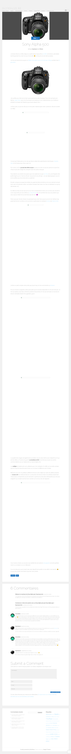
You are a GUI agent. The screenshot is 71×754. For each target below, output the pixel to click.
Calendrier (57, 716)
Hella (49, 723)
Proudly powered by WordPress (27, 749)
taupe (47, 738)
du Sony (46, 174)
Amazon (52, 285)
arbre (59, 714)
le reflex (45, 54)
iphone (48, 725)
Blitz (51, 716)
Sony (17, 575)
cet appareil (46, 563)
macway (49, 727)
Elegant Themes (47, 749)
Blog (53, 716)
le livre (48, 201)
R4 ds (50, 736)
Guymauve (34, 49)
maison (52, 727)
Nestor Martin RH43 (51, 729)
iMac (51, 723)
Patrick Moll (55, 201)
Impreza (55, 723)
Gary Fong (47, 723)
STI (54, 736)
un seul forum (33, 192)
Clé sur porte (55, 718)
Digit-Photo (18, 100)
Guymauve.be (12, 8)
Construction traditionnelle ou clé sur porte (17, 728)
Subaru (43, 10)
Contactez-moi (50, 10)
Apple (11, 10)
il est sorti (56, 628)
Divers (25, 10)
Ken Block (55, 725)
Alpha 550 (53, 714)
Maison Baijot (5, 10)
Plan (46, 734)
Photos (30, 10)
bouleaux (55, 716)
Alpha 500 (13, 575)
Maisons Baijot (56, 727)
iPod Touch (51, 725)
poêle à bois (54, 734)
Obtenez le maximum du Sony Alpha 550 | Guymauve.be (29, 594)
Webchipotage (18, 10)
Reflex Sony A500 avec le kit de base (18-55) (40, 60)
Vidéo (52, 739)
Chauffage (49, 719)
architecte (48, 716)
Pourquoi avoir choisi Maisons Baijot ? (17, 715)
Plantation (48, 734)
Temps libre (37, 10)
